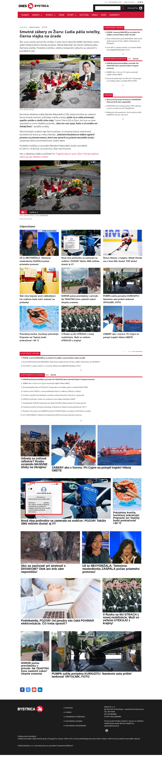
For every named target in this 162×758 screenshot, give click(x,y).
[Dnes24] (41, 6)
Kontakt (69, 708)
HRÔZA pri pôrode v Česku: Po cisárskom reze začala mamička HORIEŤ (49, 399)
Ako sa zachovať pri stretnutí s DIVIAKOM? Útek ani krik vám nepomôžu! (124, 100)
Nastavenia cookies (73, 721)
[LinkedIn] (40, 689)
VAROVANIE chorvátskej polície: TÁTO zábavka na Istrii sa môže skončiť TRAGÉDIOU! (124, 107)
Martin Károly (34, 27)
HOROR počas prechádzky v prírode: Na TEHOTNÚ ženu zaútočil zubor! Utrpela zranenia (123, 65)
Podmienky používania (75, 717)
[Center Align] (123, 8)
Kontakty (115, 15)
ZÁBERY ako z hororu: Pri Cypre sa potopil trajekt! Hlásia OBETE (46, 383)
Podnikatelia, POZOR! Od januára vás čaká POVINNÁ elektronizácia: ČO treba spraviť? (54, 403)
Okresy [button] (36, 15)
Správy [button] (50, 15)
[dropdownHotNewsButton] (123, 119)
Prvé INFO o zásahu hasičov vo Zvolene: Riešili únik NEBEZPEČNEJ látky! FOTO (124, 48)
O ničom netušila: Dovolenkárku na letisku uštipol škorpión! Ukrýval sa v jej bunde (53, 395)
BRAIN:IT (70, 745)
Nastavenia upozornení (75, 725)
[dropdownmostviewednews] (123, 54)
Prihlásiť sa (133, 8)
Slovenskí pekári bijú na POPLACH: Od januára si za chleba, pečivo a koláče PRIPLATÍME (124, 79)
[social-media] (106, 731)
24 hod (135, 59)
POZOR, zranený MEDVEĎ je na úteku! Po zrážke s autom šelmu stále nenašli (123, 33)
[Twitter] (28, 689)
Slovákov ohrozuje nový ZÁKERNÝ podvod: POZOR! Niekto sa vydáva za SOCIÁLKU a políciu (57, 411)
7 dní (129, 59)
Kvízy (103, 15)
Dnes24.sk (44, 215)
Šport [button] (71, 15)
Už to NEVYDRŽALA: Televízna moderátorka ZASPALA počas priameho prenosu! (52, 415)
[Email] (34, 689)
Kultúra (84, 15)
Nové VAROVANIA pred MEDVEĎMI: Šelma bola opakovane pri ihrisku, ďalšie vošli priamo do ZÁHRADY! (124, 41)
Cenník (68, 712)
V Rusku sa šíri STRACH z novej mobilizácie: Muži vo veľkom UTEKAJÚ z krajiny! (52, 391)
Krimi (61, 15)
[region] (50, 5)
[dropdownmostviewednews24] (123, 85)
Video (95, 15)
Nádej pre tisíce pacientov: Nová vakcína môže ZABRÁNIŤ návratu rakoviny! (124, 113)
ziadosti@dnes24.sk (111, 726)
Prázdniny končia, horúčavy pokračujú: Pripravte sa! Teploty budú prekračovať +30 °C (55, 407)
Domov (25, 15)
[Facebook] (22, 689)
